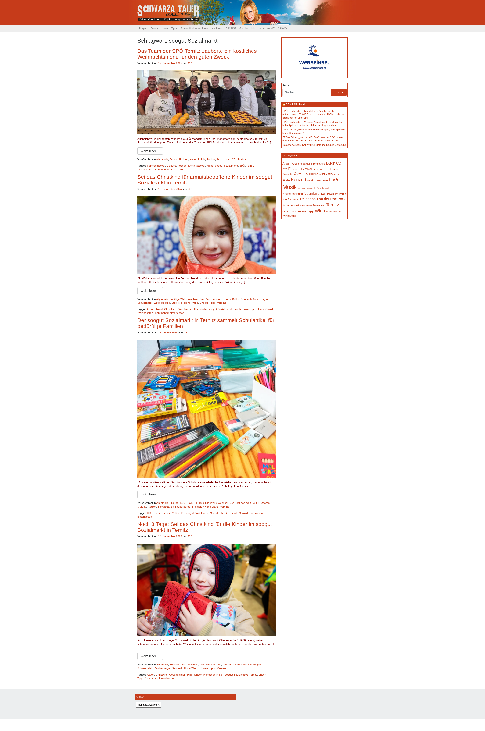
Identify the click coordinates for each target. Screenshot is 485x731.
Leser (325, 180)
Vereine (221, 302)
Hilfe (195, 309)
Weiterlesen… (150, 151)
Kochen (182, 165)
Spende (214, 513)
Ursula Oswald (265, 309)
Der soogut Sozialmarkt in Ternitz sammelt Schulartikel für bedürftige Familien (205, 323)
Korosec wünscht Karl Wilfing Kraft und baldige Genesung (314, 145)
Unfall (293, 212)
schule (167, 513)
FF (328, 169)
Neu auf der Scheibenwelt (317, 188)
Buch (330, 163)
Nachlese (217, 28)
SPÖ (242, 165)
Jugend (335, 174)
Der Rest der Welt (210, 299)
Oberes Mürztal (250, 299)
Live (333, 179)
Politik (201, 159)
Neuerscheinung (292, 193)
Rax (284, 199)
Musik (289, 187)
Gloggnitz (312, 173)
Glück (322, 173)
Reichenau (293, 199)
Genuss (171, 165)
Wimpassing (289, 215)
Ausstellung (306, 163)
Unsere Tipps (170, 28)
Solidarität (178, 513)
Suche (285, 85)
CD (338, 163)
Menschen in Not (213, 674)
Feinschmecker (156, 165)
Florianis (334, 169)
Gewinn (299, 174)
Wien (320, 210)
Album (286, 163)
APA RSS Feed (295, 104)
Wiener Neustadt (333, 212)
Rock (341, 199)
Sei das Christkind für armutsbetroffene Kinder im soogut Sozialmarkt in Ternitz (204, 180)
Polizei (343, 194)
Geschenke (184, 309)
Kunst (310, 180)
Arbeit (295, 163)
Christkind (170, 309)
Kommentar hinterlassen (169, 169)
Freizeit (183, 159)
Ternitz (250, 165)
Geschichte (287, 174)
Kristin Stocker (196, 165)
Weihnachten (145, 169)
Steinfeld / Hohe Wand (184, 302)
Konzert (298, 179)
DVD (284, 169)
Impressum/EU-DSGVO (273, 28)
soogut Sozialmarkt (226, 165)
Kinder (203, 309)
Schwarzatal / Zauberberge (233, 159)
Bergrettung (319, 163)
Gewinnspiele (247, 28)
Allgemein (162, 159)
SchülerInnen (306, 205)
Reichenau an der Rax (318, 199)
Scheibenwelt (290, 205)
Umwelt (286, 211)
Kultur (193, 159)
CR (190, 63)
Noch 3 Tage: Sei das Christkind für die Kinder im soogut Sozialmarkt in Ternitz (204, 527)
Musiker (301, 188)
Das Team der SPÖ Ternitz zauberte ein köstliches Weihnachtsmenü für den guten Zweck (197, 54)
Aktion (150, 309)
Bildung (174, 502)
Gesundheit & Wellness (194, 28)
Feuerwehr (319, 169)
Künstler (317, 180)
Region (143, 28)
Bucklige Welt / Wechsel (184, 299)
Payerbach (332, 194)
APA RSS (231, 28)
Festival (306, 169)
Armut (159, 309)
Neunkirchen (315, 193)
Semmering (319, 205)
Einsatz (294, 169)
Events (154, 28)
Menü (210, 165)
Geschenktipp (177, 674)
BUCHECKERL (189, 502)
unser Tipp (249, 309)
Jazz (329, 173)
